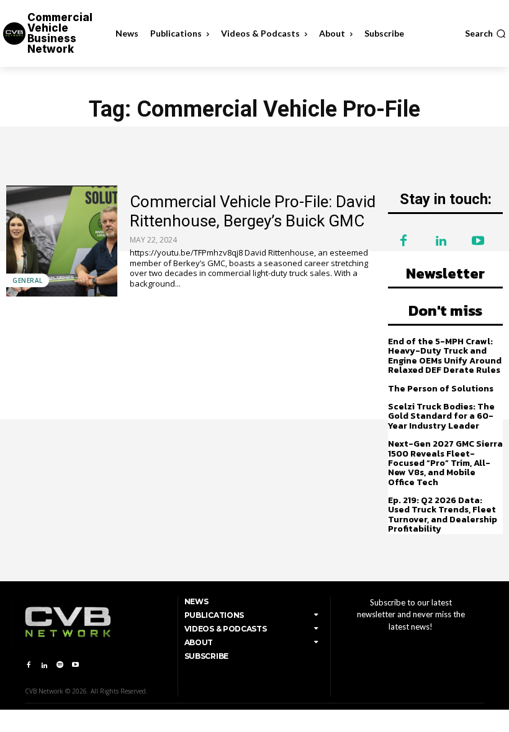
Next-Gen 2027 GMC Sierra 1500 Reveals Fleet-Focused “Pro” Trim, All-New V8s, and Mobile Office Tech (445, 463)
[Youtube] (477, 241)
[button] (485, 33)
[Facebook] (403, 241)
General (27, 280)
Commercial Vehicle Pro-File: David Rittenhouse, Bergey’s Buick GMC (253, 211)
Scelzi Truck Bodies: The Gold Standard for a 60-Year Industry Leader (441, 416)
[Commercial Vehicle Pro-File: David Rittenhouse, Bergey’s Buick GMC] (61, 241)
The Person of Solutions (440, 388)
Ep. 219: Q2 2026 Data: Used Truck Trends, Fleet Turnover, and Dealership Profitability (442, 514)
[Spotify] (60, 665)
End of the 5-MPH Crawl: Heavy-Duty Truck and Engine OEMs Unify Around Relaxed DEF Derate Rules (445, 356)
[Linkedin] (440, 241)
